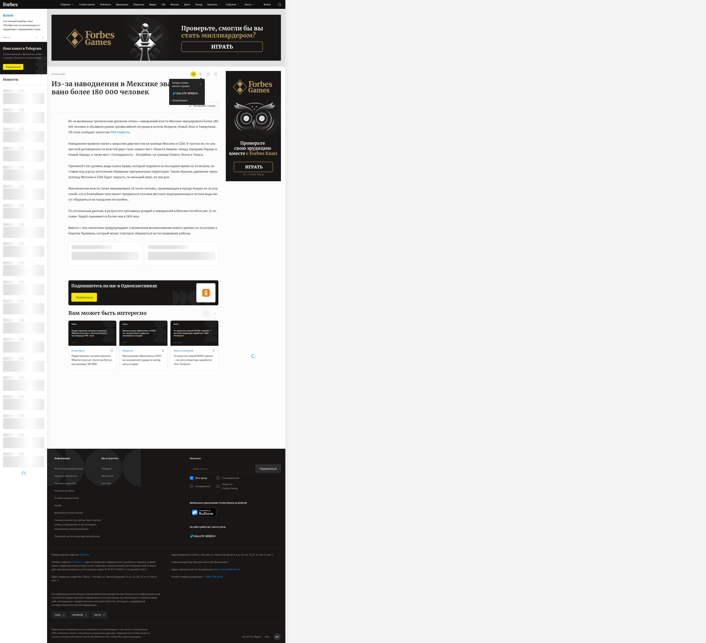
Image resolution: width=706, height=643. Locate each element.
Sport (187, 4)
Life (163, 4)
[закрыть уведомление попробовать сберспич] (201, 84)
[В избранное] (117, 247)
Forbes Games (87, 4)
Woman (174, 4)
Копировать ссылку (204, 105)
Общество (127, 350)
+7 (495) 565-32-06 (213, 576)
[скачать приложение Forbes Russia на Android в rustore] (203, 512)
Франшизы (122, 4)
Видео (152, 4)
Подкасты (138, 4)
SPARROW (77, 615)
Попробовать (180, 100)
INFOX (97, 615)
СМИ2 (58, 615)
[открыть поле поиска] (279, 4)
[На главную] (10, 4)
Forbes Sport (78, 350)
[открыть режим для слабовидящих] (193, 74)
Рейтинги (105, 4)
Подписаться (84, 297)
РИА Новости (120, 132)
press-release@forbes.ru (227, 569)
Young (198, 4)
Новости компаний (183, 350)
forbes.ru (85, 554)
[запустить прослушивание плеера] (201, 74)
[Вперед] (224, 254)
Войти (267, 4)
